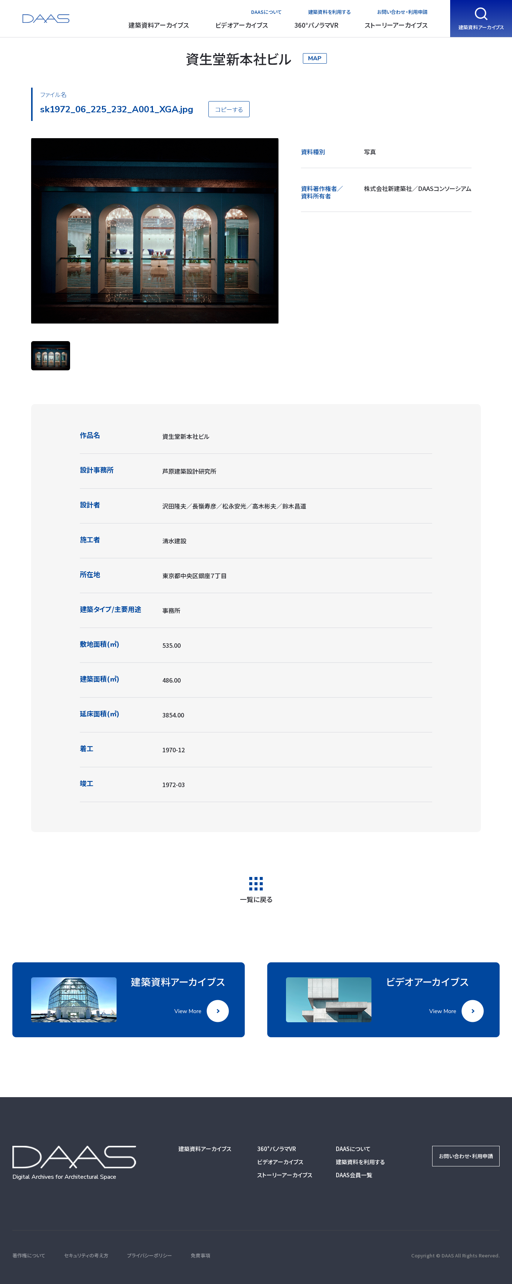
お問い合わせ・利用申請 (402, 11)
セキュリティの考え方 (86, 1255)
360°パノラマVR (316, 25)
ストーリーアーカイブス (396, 25)
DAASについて (266, 11)
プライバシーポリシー (149, 1255)
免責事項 (200, 1255)
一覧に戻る (256, 898)
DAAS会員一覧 (354, 1175)
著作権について (28, 1255)
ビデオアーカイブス (241, 25)
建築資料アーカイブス (159, 25)
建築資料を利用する (329, 11)
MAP (315, 58)
